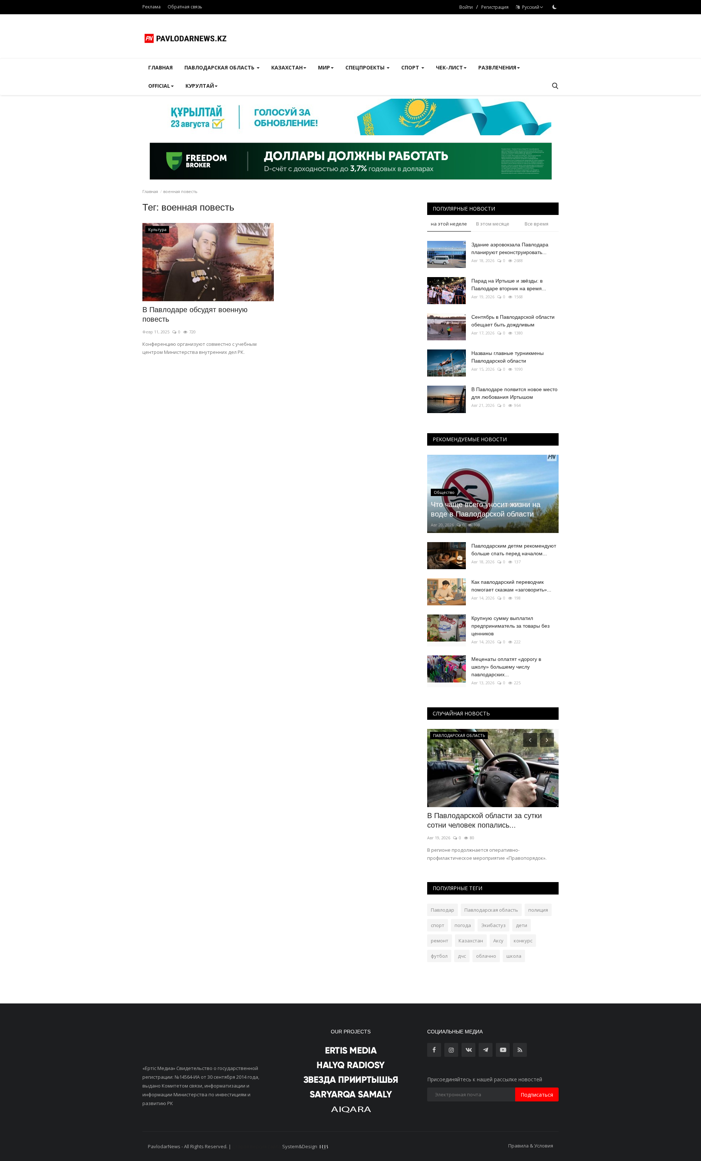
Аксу (498, 940)
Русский (529, 7)
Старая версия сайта (256, 1146)
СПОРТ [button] (411, 67)
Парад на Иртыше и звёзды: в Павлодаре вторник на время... (508, 284)
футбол (439, 956)
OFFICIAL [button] (159, 85)
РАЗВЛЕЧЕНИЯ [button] (497, 67)
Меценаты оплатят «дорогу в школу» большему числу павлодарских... (506, 666)
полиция (538, 910)
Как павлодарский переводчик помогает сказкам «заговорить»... (511, 586)
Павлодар (442, 910)
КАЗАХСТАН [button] (287, 67)
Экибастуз (493, 925)
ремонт (439, 940)
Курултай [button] (199, 85)
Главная (160, 67)
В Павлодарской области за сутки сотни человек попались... (484, 820)
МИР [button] (324, 67)
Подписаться (537, 1094)
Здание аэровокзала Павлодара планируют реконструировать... (509, 248)
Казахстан (471, 940)
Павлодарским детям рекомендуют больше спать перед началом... (513, 549)
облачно (486, 956)
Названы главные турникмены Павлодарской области (507, 357)
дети (521, 925)
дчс (462, 956)
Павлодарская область (491, 910)
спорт (437, 925)
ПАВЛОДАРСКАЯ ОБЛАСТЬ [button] (220, 67)
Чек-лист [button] (449, 67)
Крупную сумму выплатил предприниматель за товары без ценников (510, 625)
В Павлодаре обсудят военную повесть (195, 314)
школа (513, 956)
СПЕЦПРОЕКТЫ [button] (365, 67)
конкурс (523, 940)
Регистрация (495, 7)
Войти (466, 7)
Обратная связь (185, 7)
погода (463, 925)
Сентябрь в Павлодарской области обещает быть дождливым (513, 321)
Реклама (151, 7)
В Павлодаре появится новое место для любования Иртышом (514, 393)
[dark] (555, 6)
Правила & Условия (530, 1145)
